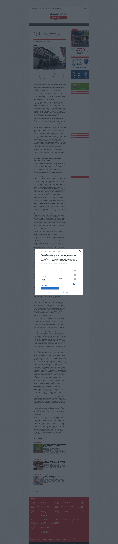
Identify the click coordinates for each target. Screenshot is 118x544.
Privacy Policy (66, 292)
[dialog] (59, 272)
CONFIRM (50, 288)
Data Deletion (52, 292)
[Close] (80, 251)
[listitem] (59, 268)
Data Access (59, 292)
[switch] (74, 270)
